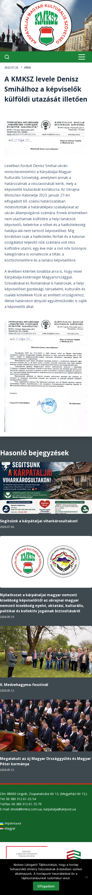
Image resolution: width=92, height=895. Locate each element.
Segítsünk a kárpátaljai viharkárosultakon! (39, 521)
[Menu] (81, 57)
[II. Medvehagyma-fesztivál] (46, 652)
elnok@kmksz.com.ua (26, 809)
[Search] (7, 57)
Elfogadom (46, 886)
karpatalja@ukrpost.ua (60, 809)
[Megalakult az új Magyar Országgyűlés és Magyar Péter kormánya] (46, 725)
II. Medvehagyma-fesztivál (24, 684)
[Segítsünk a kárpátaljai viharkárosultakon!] (46, 488)
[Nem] (86, 877)
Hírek (27, 67)
